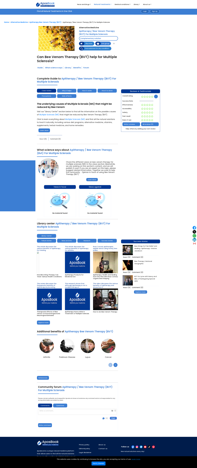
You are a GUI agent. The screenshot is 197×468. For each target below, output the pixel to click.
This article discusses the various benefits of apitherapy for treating (48, 248)
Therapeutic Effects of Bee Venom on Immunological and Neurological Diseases (48, 313)
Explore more (43, 322)
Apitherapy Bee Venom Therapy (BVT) (45, 22)
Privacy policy (84, 445)
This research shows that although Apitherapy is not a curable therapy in (76, 285)
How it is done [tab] (107, 91)
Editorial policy (84, 448)
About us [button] (146, 4)
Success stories (107, 241)
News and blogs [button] (83, 4)
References (42, 378)
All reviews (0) (148, 124)
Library (136, 4)
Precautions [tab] (46, 96)
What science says (53, 67)
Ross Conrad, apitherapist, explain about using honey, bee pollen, (105, 248)
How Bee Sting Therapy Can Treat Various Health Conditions (49, 276)
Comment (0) (55, 139)
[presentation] (110, 365)
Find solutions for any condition (97, 48)
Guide (40, 67)
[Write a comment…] (77, 412)
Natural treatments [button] (102, 4)
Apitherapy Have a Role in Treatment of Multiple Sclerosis (77, 312)
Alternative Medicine (19, 22)
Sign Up (154, 11)
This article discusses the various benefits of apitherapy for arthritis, (76, 248)
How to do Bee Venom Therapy (105, 312)
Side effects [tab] (67, 96)
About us (101, 445)
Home (6, 22)
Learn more (136, 459)
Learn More (44, 130)
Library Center (46, 236)
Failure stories (47, 241)
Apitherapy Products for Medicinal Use (74, 276)
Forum (86, 67)
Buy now (89, 43)
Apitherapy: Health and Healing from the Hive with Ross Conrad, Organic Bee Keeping (105, 276)
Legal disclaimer (85, 452)
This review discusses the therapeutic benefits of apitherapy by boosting (47, 285)
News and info (67, 241)
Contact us (102, 448)
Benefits (77, 67)
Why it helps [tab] (66, 91)
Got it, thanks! (98, 463)
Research (87, 241)
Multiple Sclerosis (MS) (49, 114)
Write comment (45, 425)
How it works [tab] (87, 91)
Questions (60, 405)
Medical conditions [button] (122, 4)
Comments (45, 405)
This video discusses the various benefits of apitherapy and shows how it (105, 285)
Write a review (129, 124)
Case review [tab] (46, 91)
